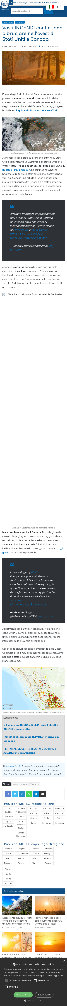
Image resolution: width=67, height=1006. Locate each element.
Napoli (35, 863)
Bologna (8, 863)
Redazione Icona (9, 46)
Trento (8, 874)
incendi (24, 784)
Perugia (47, 853)
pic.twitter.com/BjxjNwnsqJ (28, 604)
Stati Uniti (34, 784)
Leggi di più (58, 975)
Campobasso (22, 853)
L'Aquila (35, 853)
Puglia (46, 818)
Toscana (33, 808)
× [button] (64, 961)
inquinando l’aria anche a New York (37, 110)
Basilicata (59, 808)
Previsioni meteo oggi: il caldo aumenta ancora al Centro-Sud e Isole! (48, 921)
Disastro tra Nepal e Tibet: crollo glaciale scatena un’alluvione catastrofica (17, 921)
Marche (33, 813)
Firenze (21, 863)
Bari (8, 858)
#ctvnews (16, 600)
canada (15, 784)
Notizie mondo (8, 22)
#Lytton (36, 572)
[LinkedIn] (22, 794)
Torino (8, 869)
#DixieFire (21, 230)
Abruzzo (46, 808)
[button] (33, 1000)
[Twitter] (15, 794)
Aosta (8, 853)
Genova (35, 849)
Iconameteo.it (13, 766)
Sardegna (59, 823)
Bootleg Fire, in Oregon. (16, 170)
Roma (48, 863)
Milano (35, 858)
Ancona (8, 849)
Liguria (8, 821)
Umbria (33, 818)
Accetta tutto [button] (23, 995)
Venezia (8, 883)
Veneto (21, 816)
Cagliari (21, 849)
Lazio (33, 823)
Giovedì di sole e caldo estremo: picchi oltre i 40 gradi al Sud (48, 957)
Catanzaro (21, 858)
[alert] (33, 982)
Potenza (48, 858)
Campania (46, 823)
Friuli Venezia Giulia (21, 824)
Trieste (8, 879)
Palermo (48, 849)
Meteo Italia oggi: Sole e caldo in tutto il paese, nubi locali (31, 3)
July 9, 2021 (45, 616)
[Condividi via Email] (42, 794)
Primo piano (20, 22)
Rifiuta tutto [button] (44, 995)
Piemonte (8, 816)
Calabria (59, 813)
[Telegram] (36, 794)
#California (39, 230)
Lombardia (8, 826)
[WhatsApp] (29, 794)
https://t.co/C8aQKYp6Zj (26, 234)
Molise (46, 813)
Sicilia (59, 818)
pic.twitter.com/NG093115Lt (28, 238)
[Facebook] (8, 794)
